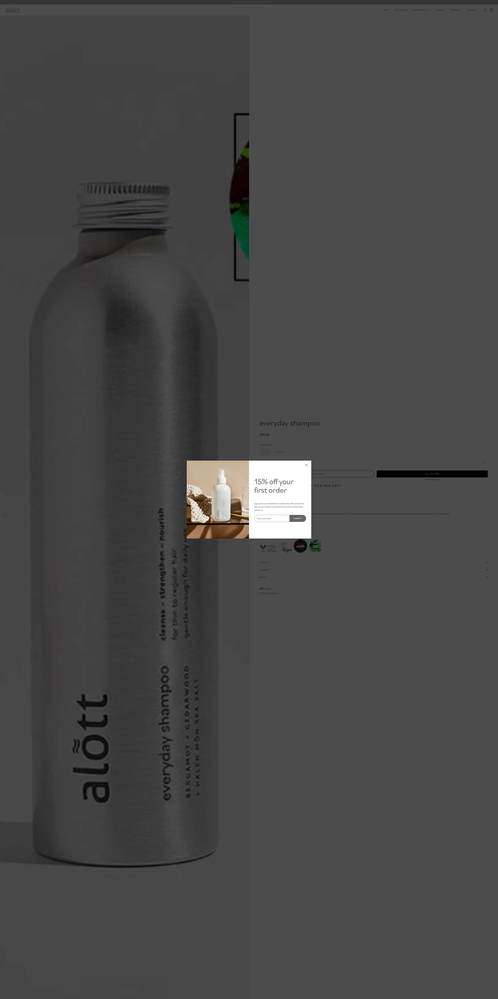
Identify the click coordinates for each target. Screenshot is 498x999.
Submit (298, 518)
